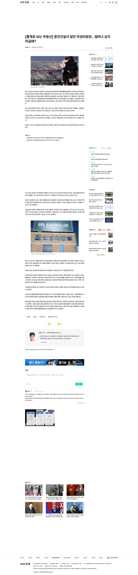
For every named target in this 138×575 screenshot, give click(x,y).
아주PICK (91, 190)
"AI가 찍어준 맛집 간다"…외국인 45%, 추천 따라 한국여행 (101, 165)
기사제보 (46, 557)
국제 (72, 2)
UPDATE (109, 148)
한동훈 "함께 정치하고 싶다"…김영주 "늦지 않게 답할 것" (75, 498)
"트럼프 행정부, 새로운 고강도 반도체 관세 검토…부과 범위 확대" (55, 338)
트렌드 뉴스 (92, 54)
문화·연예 (84, 2)
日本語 (105, 2)
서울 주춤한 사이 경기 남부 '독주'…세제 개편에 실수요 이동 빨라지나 (45, 138)
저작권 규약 (76, 557)
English (101, 2)
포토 (77, 2)
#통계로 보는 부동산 (52, 317)
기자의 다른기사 (43, 342)
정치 (59, 2)
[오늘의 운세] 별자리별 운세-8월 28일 (100, 154)
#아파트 (35, 317)
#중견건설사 (42, 317)
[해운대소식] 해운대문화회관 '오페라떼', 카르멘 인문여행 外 (102, 179)
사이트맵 (93, 557)
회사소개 (22, 557)
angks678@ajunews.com (54, 332)
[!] (112, 54)
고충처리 (85, 557)
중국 (34, 2)
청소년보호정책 (67, 557)
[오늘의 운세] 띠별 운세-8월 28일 (99, 159)
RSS (100, 557)
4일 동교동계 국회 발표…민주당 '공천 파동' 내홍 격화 (33, 515)
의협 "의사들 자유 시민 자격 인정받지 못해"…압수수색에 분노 (75, 515)
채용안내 (38, 557)
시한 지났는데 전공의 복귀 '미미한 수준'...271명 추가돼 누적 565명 (33, 498)
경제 (54, 2)
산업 (43, 2)
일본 (106, 230)
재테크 (48, 2)
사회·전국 (66, 2)
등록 (79, 384)
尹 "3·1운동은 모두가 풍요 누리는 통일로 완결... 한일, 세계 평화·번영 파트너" (54, 516)
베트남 (111, 230)
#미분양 (28, 317)
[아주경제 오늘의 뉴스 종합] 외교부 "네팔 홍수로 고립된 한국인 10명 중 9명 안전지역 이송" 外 (60, 336)
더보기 (96, 255)
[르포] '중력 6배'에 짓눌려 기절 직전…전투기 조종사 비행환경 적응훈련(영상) (54, 498)
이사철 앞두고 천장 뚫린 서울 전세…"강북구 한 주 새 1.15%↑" (43, 140)
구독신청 (30, 557)
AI (38, 2)
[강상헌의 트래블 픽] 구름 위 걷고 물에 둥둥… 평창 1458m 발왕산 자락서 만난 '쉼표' (102, 172)
